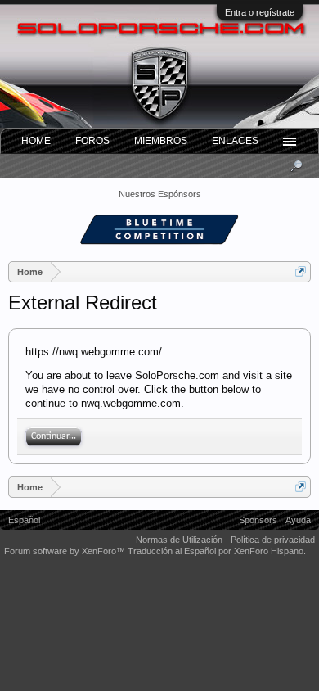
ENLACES (235, 141)
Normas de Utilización (179, 539)
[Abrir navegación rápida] (300, 271)
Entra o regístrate (259, 12)
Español (24, 520)
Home (36, 141)
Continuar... (53, 436)
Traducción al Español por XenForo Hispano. (217, 551)
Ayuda (298, 520)
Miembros (160, 141)
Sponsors (258, 520)
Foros (92, 141)
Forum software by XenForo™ (66, 551)
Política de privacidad (273, 539)
